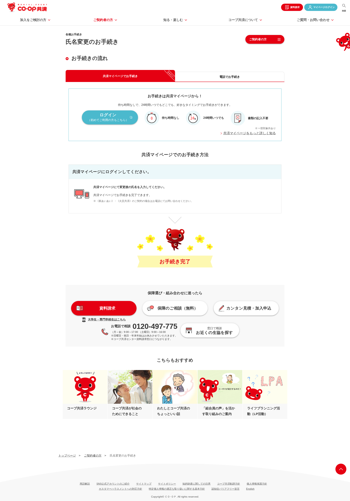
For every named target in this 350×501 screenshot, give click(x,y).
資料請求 (295, 7)
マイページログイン (324, 7)
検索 (344, 11)
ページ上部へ (340, 469)
